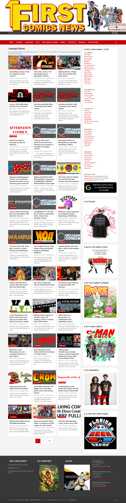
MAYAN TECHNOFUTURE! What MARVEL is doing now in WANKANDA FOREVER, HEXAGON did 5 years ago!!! (44, 180)
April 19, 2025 (37, 111)
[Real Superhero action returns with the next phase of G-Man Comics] (44, 340)
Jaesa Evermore (88, 138)
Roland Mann (88, 119)
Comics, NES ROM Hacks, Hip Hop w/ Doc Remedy (19, 105)
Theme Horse (52, 500)
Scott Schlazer (88, 166)
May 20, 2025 (62, 78)
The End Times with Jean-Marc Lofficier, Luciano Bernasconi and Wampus (19, 248)
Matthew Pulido (88, 76)
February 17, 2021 (63, 360)
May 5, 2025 (12, 108)
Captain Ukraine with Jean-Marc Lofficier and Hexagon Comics (68, 248)
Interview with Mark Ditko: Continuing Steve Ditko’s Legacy (43, 106)
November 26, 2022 (63, 183)
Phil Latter (87, 145)
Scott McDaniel (88, 102)
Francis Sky (87, 135)
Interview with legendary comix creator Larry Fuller (68, 422)
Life (37, 42)
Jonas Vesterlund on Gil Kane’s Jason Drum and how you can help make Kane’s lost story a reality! (19, 318)
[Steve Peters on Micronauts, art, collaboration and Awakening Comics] (68, 306)
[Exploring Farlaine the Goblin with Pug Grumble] (19, 377)
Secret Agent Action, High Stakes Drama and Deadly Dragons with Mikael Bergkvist (43, 249)
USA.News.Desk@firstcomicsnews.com (101, 468)
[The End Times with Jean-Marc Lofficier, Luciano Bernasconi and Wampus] (19, 237)
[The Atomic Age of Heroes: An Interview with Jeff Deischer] (68, 273)
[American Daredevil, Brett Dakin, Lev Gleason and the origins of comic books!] (44, 412)
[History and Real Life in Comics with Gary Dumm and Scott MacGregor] (19, 273)
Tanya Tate (87, 81)
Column (18, 42)
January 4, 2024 (38, 151)
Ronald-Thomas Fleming (91, 121)
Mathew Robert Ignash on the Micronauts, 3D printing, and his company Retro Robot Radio (43, 318)
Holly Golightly (88, 93)
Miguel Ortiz (87, 78)
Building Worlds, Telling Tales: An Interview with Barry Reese (67, 74)
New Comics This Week (50, 42)
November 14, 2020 (14, 425)
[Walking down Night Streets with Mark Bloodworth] (19, 412)
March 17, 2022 (13, 289)
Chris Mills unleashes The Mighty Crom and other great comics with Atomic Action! (43, 390)
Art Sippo (86, 110)
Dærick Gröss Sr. (89, 67)
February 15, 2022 (39, 287)
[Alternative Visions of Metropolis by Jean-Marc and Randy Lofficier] (68, 131)
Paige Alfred (87, 80)
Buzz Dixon (87, 91)
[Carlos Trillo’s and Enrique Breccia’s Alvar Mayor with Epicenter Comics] (19, 202)
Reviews (81, 42)
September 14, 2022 (39, 255)
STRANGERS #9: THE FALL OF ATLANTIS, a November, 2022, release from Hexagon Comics (44, 215)
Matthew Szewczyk (89, 176)
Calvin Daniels (88, 154)
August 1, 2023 (13, 185)
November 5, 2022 (39, 220)
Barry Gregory (88, 58)
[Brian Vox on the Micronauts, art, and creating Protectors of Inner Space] (19, 340)
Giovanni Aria (88, 159)
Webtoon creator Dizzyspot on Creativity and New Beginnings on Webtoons (68, 214)
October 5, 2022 (13, 253)
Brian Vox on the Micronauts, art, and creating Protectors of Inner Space (17, 353)
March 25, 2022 (62, 253)
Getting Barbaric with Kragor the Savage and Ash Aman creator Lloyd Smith (68, 389)
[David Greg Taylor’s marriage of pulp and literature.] (19, 131)
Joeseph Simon (24, 78)
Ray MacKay (87, 117)
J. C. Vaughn (87, 97)
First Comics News (23, 500)
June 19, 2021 (13, 324)
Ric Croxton (87, 164)
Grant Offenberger (89, 136)
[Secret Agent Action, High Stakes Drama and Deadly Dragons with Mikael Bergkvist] (44, 237)
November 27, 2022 (39, 185)
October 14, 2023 (63, 147)
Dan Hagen (87, 71)
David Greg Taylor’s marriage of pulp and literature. (17, 142)
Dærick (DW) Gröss (89, 69)
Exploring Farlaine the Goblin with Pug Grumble (18, 388)
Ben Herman (87, 60)
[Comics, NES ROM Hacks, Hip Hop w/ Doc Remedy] (19, 95)
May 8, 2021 (12, 358)
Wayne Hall (87, 168)
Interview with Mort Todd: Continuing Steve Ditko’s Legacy (67, 106)
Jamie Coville (88, 112)
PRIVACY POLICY (36, 500)
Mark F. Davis (87, 72)
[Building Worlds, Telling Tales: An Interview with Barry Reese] (68, 63)
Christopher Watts (89, 65)
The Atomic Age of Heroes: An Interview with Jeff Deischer (68, 285)
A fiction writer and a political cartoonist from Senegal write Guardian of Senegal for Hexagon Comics (43, 144)
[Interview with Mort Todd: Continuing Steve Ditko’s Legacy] (68, 95)
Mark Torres (87, 116)
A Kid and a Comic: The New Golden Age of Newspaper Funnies (42, 74)
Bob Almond (87, 63)
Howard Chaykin (88, 95)
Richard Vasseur (89, 178)
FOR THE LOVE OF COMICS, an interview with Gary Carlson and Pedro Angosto (68, 179)
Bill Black (86, 62)
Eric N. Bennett (88, 133)
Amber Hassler (88, 56)
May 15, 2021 (37, 324)
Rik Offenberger (88, 180)
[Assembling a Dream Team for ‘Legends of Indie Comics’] (19, 63)
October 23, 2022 (63, 218)
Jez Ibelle (87, 161)
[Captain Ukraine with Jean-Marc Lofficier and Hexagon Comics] (68, 237)
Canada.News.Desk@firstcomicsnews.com (102, 479)
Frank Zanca (87, 157)
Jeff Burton (87, 114)
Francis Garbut (88, 155)
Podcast (71, 42)
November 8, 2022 (14, 218)
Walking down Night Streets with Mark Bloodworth (19, 422)
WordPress (73, 500)
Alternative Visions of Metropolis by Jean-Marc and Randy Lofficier (67, 142)
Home (11, 42)
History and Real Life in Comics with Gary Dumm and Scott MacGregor (18, 285)
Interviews (29, 42)
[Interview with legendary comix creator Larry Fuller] (68, 412)
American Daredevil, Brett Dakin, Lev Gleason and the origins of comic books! (44, 423)
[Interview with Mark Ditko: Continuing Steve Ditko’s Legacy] (44, 95)
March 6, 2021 (38, 356)
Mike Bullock (87, 100)
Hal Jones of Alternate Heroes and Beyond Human (44, 284)
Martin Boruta (88, 142)
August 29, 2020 (62, 425)
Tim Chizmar (87, 83)
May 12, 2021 (62, 324)
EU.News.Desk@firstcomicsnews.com (101, 488)
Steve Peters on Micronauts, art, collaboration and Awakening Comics (65, 318)
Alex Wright (87, 54)
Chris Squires (88, 131)
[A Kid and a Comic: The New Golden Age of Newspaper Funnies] (44, 63)
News (62, 42)
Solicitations (93, 42)
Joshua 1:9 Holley (89, 99)
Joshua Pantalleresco (90, 163)
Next (50, 441)
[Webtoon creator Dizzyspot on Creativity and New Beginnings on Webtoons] (68, 202)
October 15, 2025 (14, 78)
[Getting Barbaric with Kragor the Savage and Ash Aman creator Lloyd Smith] (68, 377)
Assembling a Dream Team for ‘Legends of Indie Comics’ (19, 74)
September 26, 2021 (63, 289)
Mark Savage (87, 74)
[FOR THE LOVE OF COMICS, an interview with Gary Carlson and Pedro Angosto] (68, 168)
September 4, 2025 (39, 78)
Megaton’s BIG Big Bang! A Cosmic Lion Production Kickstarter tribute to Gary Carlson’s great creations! (19, 180)
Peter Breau (87, 144)
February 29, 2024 (14, 147)
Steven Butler (88, 123)
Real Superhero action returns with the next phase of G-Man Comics (44, 352)
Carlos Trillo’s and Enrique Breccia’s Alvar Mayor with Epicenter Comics (19, 214)
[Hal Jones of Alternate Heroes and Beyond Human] (44, 273)
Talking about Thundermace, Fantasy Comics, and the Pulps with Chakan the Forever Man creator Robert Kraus (68, 354)
